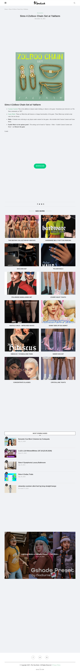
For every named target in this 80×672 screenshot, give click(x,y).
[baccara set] (22, 254)
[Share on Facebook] (37, 204)
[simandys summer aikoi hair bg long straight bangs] (10, 489)
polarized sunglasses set (22, 297)
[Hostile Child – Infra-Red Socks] (22, 311)
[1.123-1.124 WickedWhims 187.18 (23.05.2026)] (10, 454)
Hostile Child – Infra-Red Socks (21, 325)
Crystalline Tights (58, 382)
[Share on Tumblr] (43, 204)
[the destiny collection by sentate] (22, 226)
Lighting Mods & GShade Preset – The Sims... (40, 554)
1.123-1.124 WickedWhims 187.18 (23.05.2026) (35, 451)
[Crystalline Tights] (58, 368)
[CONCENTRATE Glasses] (22, 368)
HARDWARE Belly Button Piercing (58, 240)
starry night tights (58, 297)
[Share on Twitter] (39, 204)
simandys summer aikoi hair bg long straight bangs (37, 486)
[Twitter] (40, 657)
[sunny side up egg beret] (58, 311)
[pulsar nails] (58, 254)
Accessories (40, 13)
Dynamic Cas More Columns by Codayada (34, 439)
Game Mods (11, 114)
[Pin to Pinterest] (41, 204)
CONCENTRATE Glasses (21, 382)
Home (6, 9)
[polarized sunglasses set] (22, 283)
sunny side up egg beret (58, 325)
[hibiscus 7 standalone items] (22, 340)
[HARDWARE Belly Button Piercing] (58, 226)
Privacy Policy (56, 665)
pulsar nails (58, 269)
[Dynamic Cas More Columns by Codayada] (10, 442)
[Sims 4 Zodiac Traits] (10, 477)
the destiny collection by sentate (21, 240)
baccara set (22, 269)
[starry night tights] (58, 283)
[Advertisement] (40, 35)
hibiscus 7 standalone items (22, 354)
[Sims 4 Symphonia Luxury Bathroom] (10, 465)
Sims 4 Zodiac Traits (25, 474)
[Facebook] (33, 657)
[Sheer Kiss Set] (58, 340)
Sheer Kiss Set (58, 354)
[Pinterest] (47, 657)
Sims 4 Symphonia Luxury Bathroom (32, 462)
